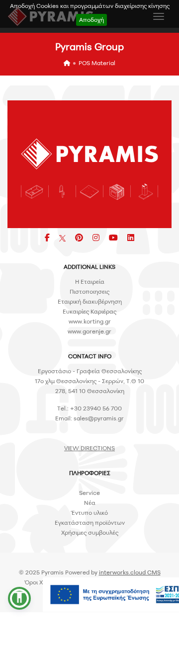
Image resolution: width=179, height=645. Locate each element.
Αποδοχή (91, 19)
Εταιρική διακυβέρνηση (90, 301)
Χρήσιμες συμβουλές (89, 532)
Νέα (89, 502)
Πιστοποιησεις (89, 291)
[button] (19, 598)
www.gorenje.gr (89, 331)
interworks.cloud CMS (130, 572)
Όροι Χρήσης (42, 582)
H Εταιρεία (89, 281)
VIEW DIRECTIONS (89, 448)
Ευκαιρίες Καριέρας (89, 311)
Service (89, 492)
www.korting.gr (90, 321)
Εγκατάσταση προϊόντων (90, 522)
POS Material (97, 63)
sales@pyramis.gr (99, 418)
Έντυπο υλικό (89, 512)
